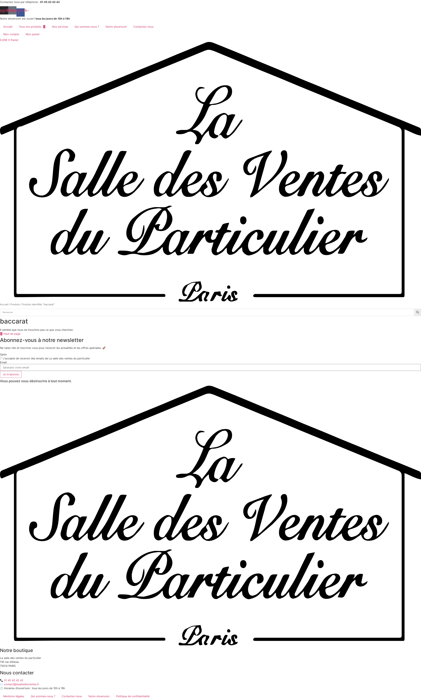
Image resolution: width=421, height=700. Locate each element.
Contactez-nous (143, 26)
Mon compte (11, 34)
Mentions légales (13, 696)
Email (3, 362)
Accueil (7, 26)
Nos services (60, 26)
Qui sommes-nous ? (87, 26)
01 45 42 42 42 (13, 680)
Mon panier (33, 34)
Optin (3, 354)
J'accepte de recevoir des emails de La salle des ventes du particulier (46, 358)
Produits (15, 304)
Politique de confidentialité (132, 696)
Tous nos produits (30, 26)
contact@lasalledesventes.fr (21, 684)
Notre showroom (116, 26)
